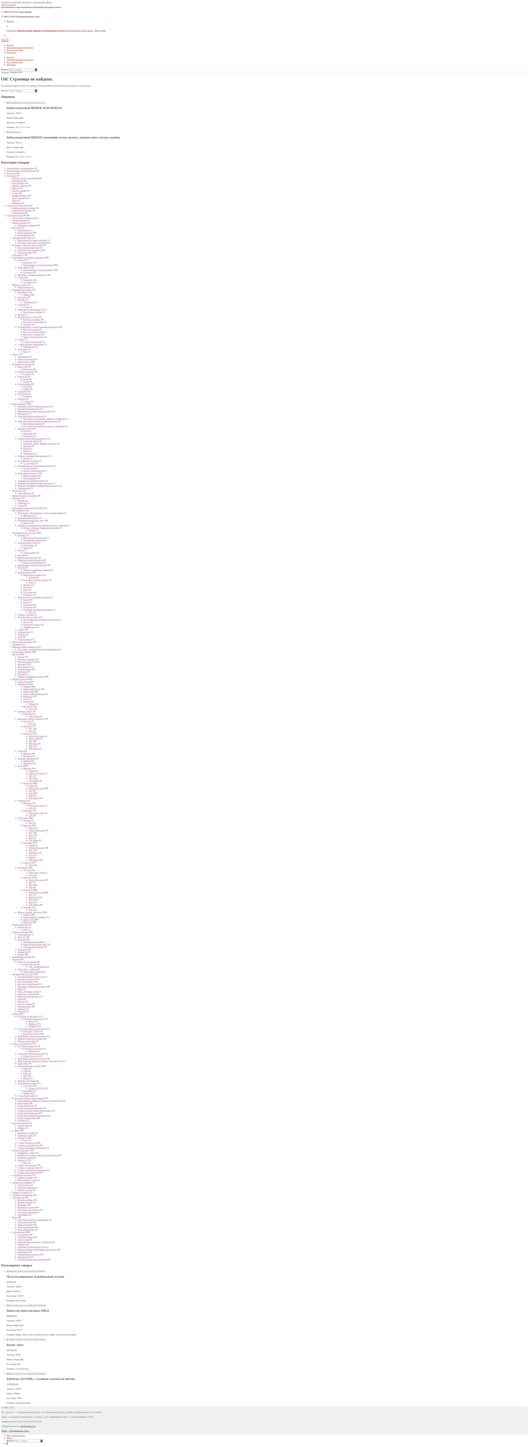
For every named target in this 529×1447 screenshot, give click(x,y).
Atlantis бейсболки (31, 689)
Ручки (15, 1014)
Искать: (4, 69)
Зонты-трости (24, 362)
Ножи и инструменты (33, 337)
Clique (31, 771)
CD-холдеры (29, 463)
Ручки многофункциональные (32, 1115)
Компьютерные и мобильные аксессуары (37, 1249)
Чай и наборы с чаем (27, 1180)
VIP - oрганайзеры (37, 967)
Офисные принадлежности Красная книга (37, 421)
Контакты (11, 52)
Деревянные (23, 230)
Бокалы (21, 657)
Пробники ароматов (27, 225)
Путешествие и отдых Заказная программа (38, 327)
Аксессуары (23, 681)
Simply (26, 389)
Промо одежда (24, 572)
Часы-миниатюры (26, 1229)
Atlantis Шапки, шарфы (34, 917)
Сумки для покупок (32, 342)
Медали (21, 500)
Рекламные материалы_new (31, 520)
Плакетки (22, 503)
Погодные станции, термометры (33, 1220)
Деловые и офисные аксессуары (27, 245)
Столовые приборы (27, 1212)
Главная (5, 72)
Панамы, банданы (26, 758)
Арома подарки (19, 220)
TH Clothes (34, 781)
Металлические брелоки (34, 538)
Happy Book (23, 267)
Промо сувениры (26, 614)
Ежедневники (18, 183)
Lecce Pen (27, 1086)
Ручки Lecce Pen (31, 1034)
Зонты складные (25, 359)
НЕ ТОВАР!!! (18, 510)
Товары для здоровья (22, 1182)
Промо (26, 458)
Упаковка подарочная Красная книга (35, 483)
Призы (26, 523)
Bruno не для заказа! (27, 962)
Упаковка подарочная (22, 1195)
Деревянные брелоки (33, 942)
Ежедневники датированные (20, 168)
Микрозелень (24, 287)
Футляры (22, 1120)
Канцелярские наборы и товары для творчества (40, 1061)
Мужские (27, 706)
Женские (27, 726)
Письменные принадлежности (32, 565)
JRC (31, 729)
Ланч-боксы (23, 667)
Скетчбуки (28, 282)
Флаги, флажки (19, 198)
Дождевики (17, 255)
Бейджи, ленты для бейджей (25, 178)
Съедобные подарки (21, 1175)
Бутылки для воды (32, 319)
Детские (27, 721)
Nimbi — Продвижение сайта (15, 1431)
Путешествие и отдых (28, 317)
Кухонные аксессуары (28, 1210)
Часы (14, 200)
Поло (25, 431)
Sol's (25, 352)
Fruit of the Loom (36, 736)
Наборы (21, 1128)
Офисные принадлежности (30, 309)
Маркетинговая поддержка (24, 495)
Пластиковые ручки (27, 1083)
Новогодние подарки (22, 210)
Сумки (15, 193)
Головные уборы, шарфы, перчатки (39, 443)
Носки (26, 448)
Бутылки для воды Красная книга (33, 406)
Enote (20, 260)
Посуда (21, 567)
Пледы (26, 622)
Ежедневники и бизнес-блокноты (28, 257)
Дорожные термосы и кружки (32, 986)
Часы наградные (25, 1222)
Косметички (29, 347)
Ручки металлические (28, 1113)
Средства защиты (20, 1123)
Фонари (21, 1011)
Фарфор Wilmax (19, 195)
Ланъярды (22, 952)
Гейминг (22, 1244)
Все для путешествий (33, 322)
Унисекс (27, 862)
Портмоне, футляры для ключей (33, 243)
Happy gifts (23, 367)
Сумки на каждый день (29, 1145)
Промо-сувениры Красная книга (33, 456)
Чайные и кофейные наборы (36, 570)
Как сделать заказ (15, 50)
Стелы (26, 307)
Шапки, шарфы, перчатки (30, 912)
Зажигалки (23, 949)
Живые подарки (19, 285)
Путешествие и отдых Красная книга (35, 466)
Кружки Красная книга (29, 409)
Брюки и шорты (25, 711)
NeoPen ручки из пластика (30, 1039)
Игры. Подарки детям (28, 991)
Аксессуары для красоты (23, 218)
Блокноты (28, 262)
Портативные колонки (28, 1254)
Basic (31, 1021)
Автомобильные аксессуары (31, 977)
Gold (25, 1071)
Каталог (10, 45)
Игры (20, 989)
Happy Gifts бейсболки (33, 694)
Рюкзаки (22, 1138)
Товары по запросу (21, 1192)
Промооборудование (22, 957)
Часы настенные (25, 1225)
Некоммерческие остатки (24, 533)
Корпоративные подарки (24, 208)
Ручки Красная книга (28, 473)
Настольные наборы (32, 312)
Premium (33, 1026)
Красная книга (19, 404)
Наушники (23, 1252)
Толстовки (28, 433)
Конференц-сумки (26, 1133)
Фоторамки (23, 1215)
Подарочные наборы (22, 652)
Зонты (15, 354)
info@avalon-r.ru (8, 5)
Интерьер (22, 1205)
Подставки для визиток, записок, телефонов (44, 419)
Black (25, 1068)
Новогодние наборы (32, 972)
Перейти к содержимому (33, 2)
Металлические (25, 233)
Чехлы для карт (25, 252)
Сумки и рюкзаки (20, 1150)
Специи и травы (25, 1177)
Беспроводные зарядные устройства (35, 1242)
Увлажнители (24, 1257)
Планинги (11, 173)
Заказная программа (21, 290)
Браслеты (22, 937)
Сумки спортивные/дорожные (32, 1148)
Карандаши (23, 1063)
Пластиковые (24, 235)
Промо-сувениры (20, 932)
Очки (20, 999)
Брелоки (16, 228)
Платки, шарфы (19, 190)
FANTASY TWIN (31, 1031)
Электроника (18, 213)
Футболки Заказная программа (37, 610)
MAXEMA (28, 1091)
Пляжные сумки (25, 1135)
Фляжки (21, 674)
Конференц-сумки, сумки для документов (37, 1155)
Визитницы (17, 181)
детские (26, 701)
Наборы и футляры (27, 1041)
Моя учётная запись (16, 1435)
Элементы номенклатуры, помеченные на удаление (42, 525)
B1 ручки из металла (27, 1016)
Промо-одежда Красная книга (32, 438)
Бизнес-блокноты (26, 371)
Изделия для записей (22, 364)
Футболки (22, 349)
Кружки (21, 555)
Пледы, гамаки (25, 1004)
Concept (26, 374)
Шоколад (16, 203)
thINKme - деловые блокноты (31, 275)
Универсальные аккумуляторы (32, 1259)
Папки (21, 314)
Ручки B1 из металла (33, 1019)
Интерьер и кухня (26, 1207)
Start (31, 796)
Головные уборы (31, 441)
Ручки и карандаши (21, 1044)
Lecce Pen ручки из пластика (31, 1029)
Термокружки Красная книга (31, 481)
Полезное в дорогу (32, 624)
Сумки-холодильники (28, 1172)
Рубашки (22, 800)
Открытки (22, 414)
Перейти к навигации (11, 2)
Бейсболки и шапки (32, 575)
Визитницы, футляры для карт (32, 240)
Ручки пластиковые (27, 1118)
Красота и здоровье (32, 334)
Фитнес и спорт (25, 1190)
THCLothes (34, 716)
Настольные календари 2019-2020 (28, 508)
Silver (25, 1073)
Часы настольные (26, 1227)
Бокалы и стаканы (26, 659)
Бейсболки (23, 292)
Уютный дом (24, 632)
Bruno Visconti (29, 964)
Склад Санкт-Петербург (18, 205)
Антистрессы (24, 934)
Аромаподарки (19, 223)
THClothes (33, 748)
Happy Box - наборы (27, 969)
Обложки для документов (30, 250)
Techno (26, 1078)
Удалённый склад (15, 215)
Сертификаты (24, 493)
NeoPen (26, 1093)
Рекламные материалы (28, 518)
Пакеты (15, 188)
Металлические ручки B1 (30, 1066)
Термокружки (29, 627)
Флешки (21, 634)
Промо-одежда (24, 429)
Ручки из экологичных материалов (34, 1110)
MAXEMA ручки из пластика (32, 1036)
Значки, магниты (20, 185)
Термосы (27, 324)
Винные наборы (25, 1200)
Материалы (28, 515)
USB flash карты (25, 1237)
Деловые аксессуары (22, 238)
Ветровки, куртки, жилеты (35, 580)
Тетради (21, 399)
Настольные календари (28, 247)
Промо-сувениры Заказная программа (41, 528)
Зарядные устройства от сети (31, 1247)
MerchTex (27, 696)
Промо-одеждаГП (20, 924)
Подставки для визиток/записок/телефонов (38, 649)
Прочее (15, 959)
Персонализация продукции (20, 47)
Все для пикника (31, 329)
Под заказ (11, 176)
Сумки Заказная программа (30, 344)
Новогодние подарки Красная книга (35, 411)
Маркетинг (17, 490)
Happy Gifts (28, 691)
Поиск (10, 1438)
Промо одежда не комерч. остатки (34, 597)
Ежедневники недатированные (21, 171)
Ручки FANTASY (37, 1088)
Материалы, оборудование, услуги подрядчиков (40, 513)
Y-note (20, 277)
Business (32, 1024)
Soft (25, 1076)
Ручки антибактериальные (30, 1108)
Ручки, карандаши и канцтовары (27, 1098)
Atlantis (26, 295)
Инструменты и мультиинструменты (40, 619)
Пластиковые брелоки (33, 540)
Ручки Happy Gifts (26, 1096)
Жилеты (27, 446)
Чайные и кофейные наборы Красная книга (38, 486)
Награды (22, 305)
